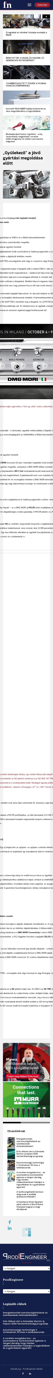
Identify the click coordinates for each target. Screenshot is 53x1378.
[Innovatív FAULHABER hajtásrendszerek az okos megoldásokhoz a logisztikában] (26, 98)
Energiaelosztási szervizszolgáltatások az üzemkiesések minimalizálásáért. (28, 1142)
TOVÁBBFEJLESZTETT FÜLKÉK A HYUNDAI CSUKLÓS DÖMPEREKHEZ (26, 84)
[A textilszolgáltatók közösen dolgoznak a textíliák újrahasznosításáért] (11, 1194)
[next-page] (46, 16)
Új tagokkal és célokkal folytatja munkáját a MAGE (26, 33)
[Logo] (7, 4)
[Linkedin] (9, 1228)
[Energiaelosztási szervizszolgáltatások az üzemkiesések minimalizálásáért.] (11, 1142)
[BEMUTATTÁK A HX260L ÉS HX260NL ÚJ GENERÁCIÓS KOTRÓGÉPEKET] (26, 47)
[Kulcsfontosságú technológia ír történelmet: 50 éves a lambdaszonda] (11, 1165)
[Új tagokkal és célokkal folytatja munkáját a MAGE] (26, 21)
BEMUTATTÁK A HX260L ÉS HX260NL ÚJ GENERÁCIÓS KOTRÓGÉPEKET (25, 59)
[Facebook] (23, 1374)
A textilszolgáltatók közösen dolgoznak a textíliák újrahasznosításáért (29, 1194)
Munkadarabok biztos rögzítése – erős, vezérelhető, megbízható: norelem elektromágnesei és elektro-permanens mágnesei (24, 138)
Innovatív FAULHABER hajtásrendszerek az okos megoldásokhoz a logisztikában (26, 109)
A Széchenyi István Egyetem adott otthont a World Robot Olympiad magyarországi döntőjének (29, 1205)
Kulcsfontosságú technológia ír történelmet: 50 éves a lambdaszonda (30, 1165)
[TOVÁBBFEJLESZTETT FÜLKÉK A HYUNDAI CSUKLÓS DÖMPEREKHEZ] (26, 72)
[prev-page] (7, 16)
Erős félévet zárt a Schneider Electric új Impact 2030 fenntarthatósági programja (30, 1154)
